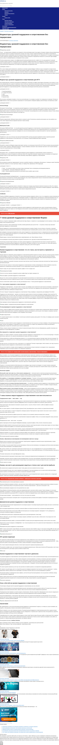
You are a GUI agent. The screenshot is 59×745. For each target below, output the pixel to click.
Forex (3, 19)
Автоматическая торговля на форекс (8, 692)
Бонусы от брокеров (9, 24)
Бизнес (3, 16)
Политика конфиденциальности (9, 27)
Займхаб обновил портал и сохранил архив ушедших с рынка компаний (17, 729)
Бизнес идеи (7, 17)
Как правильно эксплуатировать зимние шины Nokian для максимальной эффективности (19, 679)
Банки (3, 9)
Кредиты (7, 12)
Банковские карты (9, 10)
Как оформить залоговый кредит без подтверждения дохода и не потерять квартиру (20, 730)
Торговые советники (9, 21)
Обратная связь (5, 28)
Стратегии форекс (8, 23)
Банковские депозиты (9, 13)
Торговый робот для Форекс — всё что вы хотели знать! (12, 705)
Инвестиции (5, 8)
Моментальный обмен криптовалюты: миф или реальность (13, 653)
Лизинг (6, 15)
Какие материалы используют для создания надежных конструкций (17, 728)
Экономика (4, 26)
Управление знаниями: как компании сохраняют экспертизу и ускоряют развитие (20, 726)
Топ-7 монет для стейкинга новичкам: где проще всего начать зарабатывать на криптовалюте (22, 732)
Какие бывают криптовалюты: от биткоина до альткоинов (12, 665)
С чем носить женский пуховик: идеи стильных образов (12, 640)
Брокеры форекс (8, 20)
